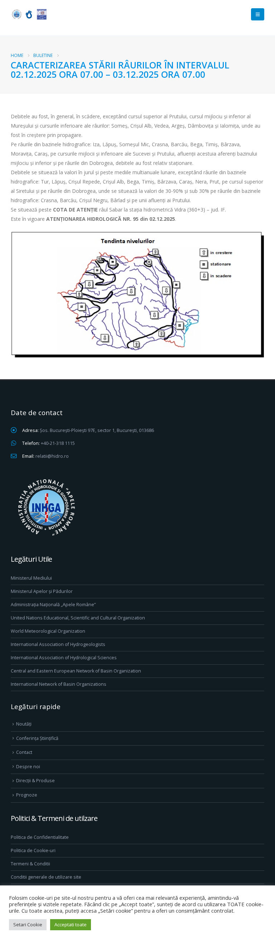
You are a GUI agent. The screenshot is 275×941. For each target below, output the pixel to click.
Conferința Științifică (37, 738)
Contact (24, 752)
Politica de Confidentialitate (40, 837)
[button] (257, 14)
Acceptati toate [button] (70, 924)
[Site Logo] (29, 14)
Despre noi (28, 767)
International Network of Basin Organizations (58, 684)
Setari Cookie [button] (27, 924)
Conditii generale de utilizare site (46, 877)
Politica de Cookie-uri (33, 850)
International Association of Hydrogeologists (58, 644)
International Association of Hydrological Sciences (64, 658)
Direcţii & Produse (35, 781)
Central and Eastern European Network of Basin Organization (76, 671)
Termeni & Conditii (30, 864)
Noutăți (24, 724)
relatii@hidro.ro (52, 456)
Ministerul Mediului (31, 578)
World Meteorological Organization (48, 631)
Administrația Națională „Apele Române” (53, 605)
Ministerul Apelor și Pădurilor (42, 591)
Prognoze (26, 795)
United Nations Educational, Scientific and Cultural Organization (78, 618)
